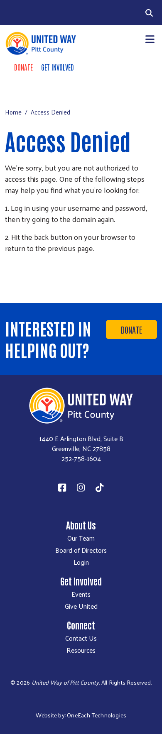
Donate (23, 66)
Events (81, 594)
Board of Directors (81, 550)
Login (81, 562)
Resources (81, 650)
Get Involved (57, 66)
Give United (81, 606)
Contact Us (81, 638)
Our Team (81, 538)
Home (13, 111)
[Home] (40, 43)
